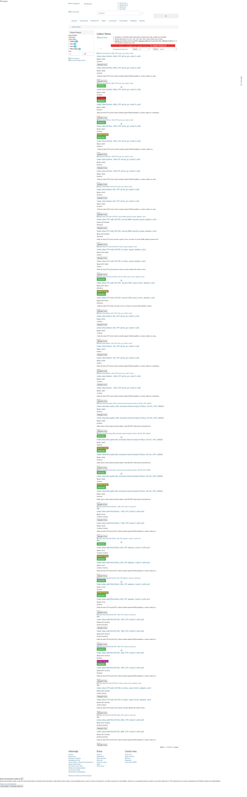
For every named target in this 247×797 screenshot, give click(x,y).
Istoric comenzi (129, 756)
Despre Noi (72, 756)
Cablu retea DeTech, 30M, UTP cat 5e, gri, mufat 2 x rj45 (118, 89)
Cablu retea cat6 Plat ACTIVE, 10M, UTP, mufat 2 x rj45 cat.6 (120, 619)
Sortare (156, 49)
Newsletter (128, 760)
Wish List (127, 758)
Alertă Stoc (101, 86)
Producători (100, 756)
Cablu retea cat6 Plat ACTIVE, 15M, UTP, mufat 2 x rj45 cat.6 (120, 652)
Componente (84, 21)
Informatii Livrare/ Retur (76, 766)
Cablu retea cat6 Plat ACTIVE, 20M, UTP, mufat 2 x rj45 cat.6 (120, 720)
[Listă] (101, 48)
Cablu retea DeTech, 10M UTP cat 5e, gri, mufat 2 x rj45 (118, 159)
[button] (154, 12)
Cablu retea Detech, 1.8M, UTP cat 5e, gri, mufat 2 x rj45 (119, 376)
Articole (71, 754)
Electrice (142, 21)
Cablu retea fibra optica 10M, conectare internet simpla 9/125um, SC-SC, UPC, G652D (130, 406)
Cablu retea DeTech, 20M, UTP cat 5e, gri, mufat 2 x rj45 (118, 56)
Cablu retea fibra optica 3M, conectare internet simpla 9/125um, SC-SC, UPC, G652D (130, 476)
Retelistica (133, 21)
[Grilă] (99, 48)
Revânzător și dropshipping (77, 772)
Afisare (135, 49)
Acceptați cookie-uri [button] (16, 786)
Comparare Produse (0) (120, 49)
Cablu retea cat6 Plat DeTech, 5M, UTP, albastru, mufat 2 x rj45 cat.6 (123, 584)
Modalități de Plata (74, 760)
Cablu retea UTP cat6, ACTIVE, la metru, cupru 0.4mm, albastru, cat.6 (124, 688)
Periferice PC (95, 21)
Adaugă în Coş (102, 65)
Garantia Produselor (75, 758)
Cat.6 (72, 46)
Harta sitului (100, 766)
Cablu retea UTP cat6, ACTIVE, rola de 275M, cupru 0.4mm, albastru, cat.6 (126, 282)
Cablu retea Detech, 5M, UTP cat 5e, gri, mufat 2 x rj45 (118, 189)
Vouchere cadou (102, 762)
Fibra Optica (74, 49)
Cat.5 (72, 44)
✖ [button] (21, 779)
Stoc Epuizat (101, 98)
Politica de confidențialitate (8, 784)
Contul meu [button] (123, 3)
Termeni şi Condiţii (74, 770)
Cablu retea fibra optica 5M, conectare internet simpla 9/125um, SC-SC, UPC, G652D (130, 439)
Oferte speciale (101, 758)
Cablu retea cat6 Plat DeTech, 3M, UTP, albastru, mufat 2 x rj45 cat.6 (123, 547)
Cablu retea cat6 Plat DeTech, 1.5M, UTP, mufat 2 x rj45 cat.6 (120, 511)
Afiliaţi (98, 764)
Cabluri (104, 21)
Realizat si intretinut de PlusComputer (80, 776)
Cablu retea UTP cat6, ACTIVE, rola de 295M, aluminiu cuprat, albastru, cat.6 (126, 219)
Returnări (99, 760)
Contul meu (128, 754)
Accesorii (74, 21)
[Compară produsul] (99, 79)
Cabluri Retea (76, 27)
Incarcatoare (113, 21)
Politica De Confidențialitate (77, 768)
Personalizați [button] (5, 786)
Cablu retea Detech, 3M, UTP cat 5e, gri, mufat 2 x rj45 (118, 316)
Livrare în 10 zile (103, 135)
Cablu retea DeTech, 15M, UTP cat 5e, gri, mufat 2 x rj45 (118, 126)
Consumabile (123, 21)
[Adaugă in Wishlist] (97, 79)
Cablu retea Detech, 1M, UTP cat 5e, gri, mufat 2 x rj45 (118, 346)
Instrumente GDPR (131, 762)
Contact (99, 754)
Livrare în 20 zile (103, 661)
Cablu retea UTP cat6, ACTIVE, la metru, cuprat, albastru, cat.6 (121, 249)
